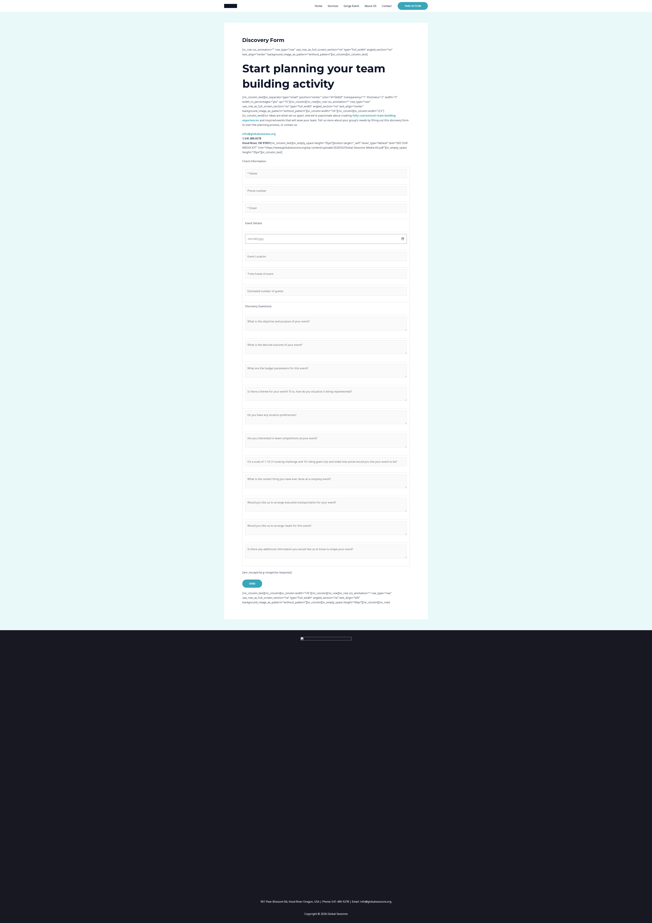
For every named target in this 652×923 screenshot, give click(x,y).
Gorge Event (351, 6)
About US (370, 6)
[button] (413, 6)
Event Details (253, 223)
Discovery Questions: (258, 306)
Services (333, 6)
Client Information (254, 161)
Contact (387, 6)
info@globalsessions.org (259, 134)
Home (318, 6)
